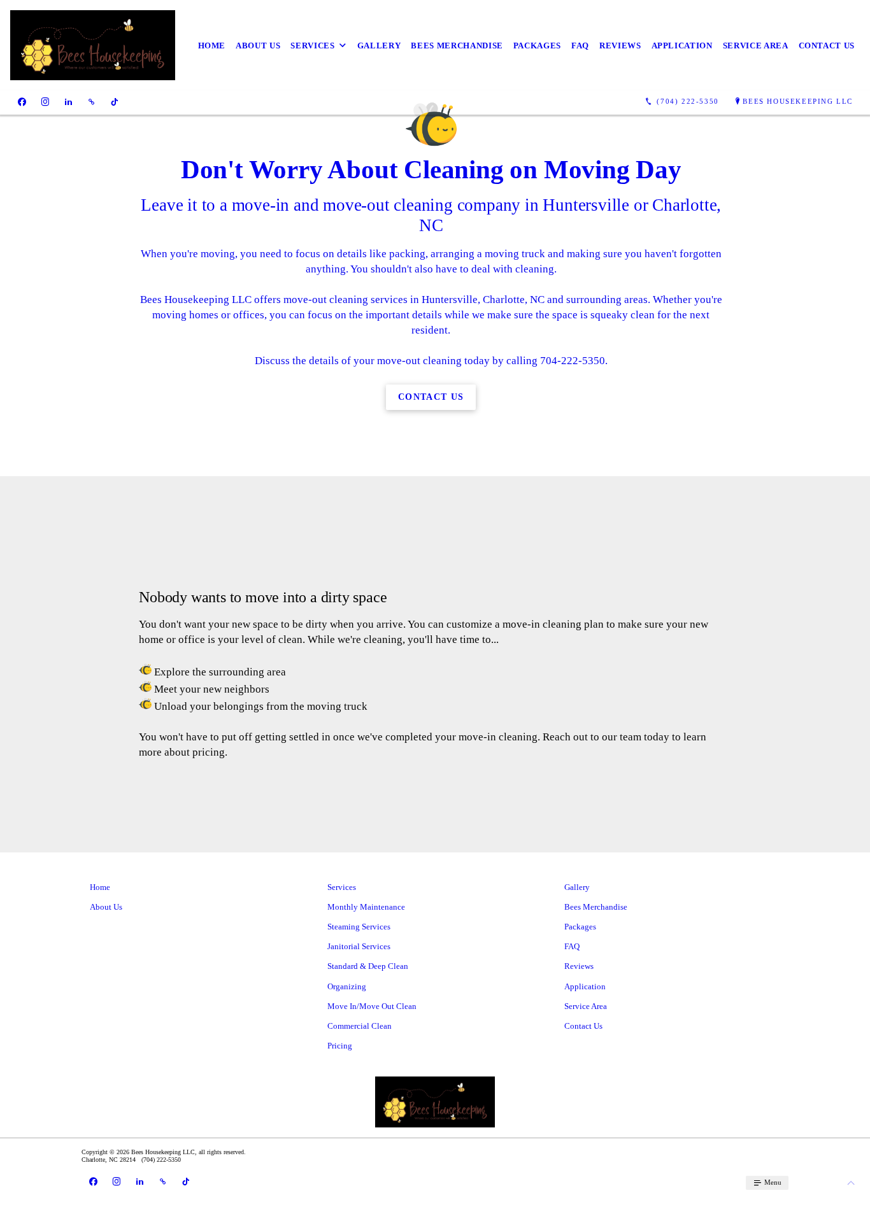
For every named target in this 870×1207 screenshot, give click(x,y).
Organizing (346, 986)
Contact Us (827, 45)
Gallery (379, 45)
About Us (258, 45)
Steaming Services (358, 926)
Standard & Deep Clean (367, 966)
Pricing (339, 1045)
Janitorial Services (358, 946)
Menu (771, 1182)
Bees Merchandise (457, 45)
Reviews (620, 45)
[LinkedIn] (68, 102)
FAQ (580, 45)
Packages (537, 45)
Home (212, 45)
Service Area (755, 45)
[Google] (91, 102)
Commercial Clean (359, 1026)
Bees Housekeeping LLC (798, 101)
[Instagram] (45, 102)
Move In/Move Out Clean (372, 1006)
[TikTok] (114, 102)
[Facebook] (22, 102)
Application (682, 45)
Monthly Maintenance (366, 907)
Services (312, 45)
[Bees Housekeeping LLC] (92, 45)
